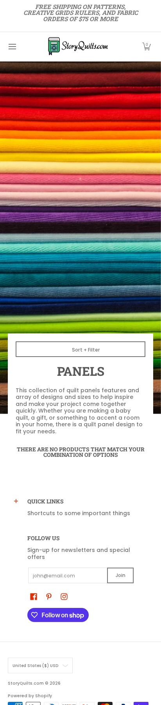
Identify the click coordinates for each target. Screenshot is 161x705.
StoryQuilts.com (26, 683)
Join (120, 575)
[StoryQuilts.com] (78, 46)
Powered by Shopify (30, 696)
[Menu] (12, 46)
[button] (146, 46)
